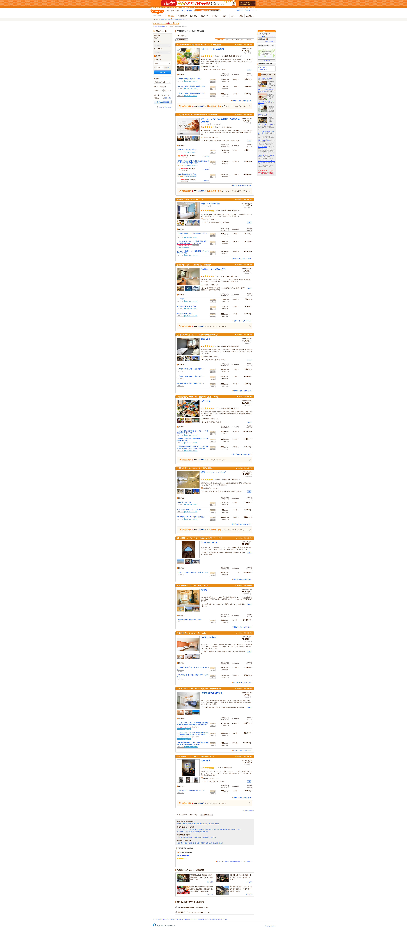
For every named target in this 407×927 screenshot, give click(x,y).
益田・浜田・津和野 (199, 843)
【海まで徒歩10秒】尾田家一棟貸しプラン (189, 619)
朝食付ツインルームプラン (184, 313)
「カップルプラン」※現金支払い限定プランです (191, 790)
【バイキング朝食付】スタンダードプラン (189, 79)
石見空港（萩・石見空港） (202, 837)
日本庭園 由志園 (222, 829)
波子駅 (205, 823)
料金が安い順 (229, 39)
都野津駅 (199, 823)
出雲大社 (179, 829)
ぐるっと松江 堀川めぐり (184, 831)
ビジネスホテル (173, 919)
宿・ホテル (156, 919)
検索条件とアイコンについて (165, 107)
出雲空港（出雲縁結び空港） (185, 837)
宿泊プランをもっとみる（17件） (242, 258)
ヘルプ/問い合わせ (252, 7)
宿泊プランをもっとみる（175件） (242, 185)
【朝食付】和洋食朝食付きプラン (186, 174)
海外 (241, 16)
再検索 (162, 72)
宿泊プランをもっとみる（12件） (242, 321)
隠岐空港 (213, 837)
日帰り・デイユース (184, 19)
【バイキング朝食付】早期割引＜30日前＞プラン (191, 86)
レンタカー (215, 16)
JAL (200, 919)
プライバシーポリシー (270, 926)
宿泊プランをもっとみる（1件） (242, 579)
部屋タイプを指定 (160, 82)
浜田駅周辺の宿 (262, 67)
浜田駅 (190, 823)
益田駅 (185, 823)
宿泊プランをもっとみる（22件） (242, 101)
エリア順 (249, 39)
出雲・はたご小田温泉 (264, 140)
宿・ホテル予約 (157, 26)
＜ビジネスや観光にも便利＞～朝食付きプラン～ (191, 369)
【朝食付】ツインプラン (184, 502)
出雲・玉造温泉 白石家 (264, 78)
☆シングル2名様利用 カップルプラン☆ (189, 509)
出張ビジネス (164, 19)
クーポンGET (206, 156)
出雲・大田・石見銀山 (212, 843)
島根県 (163, 26)
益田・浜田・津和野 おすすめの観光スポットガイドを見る (234, 862)
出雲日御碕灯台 (197, 831)
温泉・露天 (171, 19)
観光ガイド (221, 919)
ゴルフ (232, 16)
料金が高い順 (239, 39)
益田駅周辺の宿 (262, 69)
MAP (249, 69)
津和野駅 (179, 823)
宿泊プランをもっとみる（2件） (242, 682)
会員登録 (189, 10)
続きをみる (210, 882)
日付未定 (158, 56)
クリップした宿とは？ (269, 36)
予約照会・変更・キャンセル (243, 10)
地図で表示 (182, 39)
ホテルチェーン (164, 919)
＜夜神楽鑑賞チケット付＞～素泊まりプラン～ (190, 383)
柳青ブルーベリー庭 (183, 855)
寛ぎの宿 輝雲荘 (262, 147)
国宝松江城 (186, 829)
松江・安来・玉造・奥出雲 (184, 843)
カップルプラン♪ (182, 299)
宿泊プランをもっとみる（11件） (242, 454)
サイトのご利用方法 (241, 7)
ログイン (183, 10)
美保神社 (205, 831)
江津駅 (194, 823)
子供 (165, 67)
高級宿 (176, 19)
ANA (202, 919)
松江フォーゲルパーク (234, 829)
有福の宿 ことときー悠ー (265, 114)
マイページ (253, 10)
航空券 (224, 16)
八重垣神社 (200, 829)
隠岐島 (221, 843)
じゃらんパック (182, 16)
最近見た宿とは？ (270, 41)
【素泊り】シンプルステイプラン (186, 150)
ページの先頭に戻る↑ (248, 810)
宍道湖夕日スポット (210, 829)
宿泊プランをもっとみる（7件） (242, 391)
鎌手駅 (217, 823)
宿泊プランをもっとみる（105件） (242, 524)
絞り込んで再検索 (163, 102)
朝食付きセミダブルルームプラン (186, 306)
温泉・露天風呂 (183, 919)
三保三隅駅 (211, 823)
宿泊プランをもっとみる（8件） (242, 750)
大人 (155, 67)
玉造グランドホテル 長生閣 (265, 124)
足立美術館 (193, 829)
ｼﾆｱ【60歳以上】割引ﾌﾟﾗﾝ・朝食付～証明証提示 (191, 517)
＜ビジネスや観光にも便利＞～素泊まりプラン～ (191, 376)
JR (198, 919)
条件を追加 (168, 98)
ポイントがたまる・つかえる (160, 23)
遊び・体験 (193, 16)
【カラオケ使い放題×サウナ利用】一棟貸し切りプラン (192, 572)
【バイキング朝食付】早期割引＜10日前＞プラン (191, 93)
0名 (168, 67)
